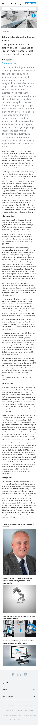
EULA (20, 715)
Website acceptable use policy (9, 715)
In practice (6, 31)
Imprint (3, 706)
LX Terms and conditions (30, 715)
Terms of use (33, 706)
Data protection (11, 706)
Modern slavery (29, 710)
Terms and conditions (22, 706)
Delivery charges (9, 710)
